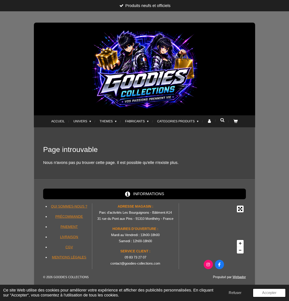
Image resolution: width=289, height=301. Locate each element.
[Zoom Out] (240, 250)
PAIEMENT (69, 227)
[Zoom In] (240, 243)
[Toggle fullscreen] (240, 209)
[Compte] (209, 121)
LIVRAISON (69, 237)
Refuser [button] (235, 293)
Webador (239, 277)
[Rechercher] (222, 120)
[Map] (214, 229)
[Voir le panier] (235, 121)
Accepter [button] (269, 293)
